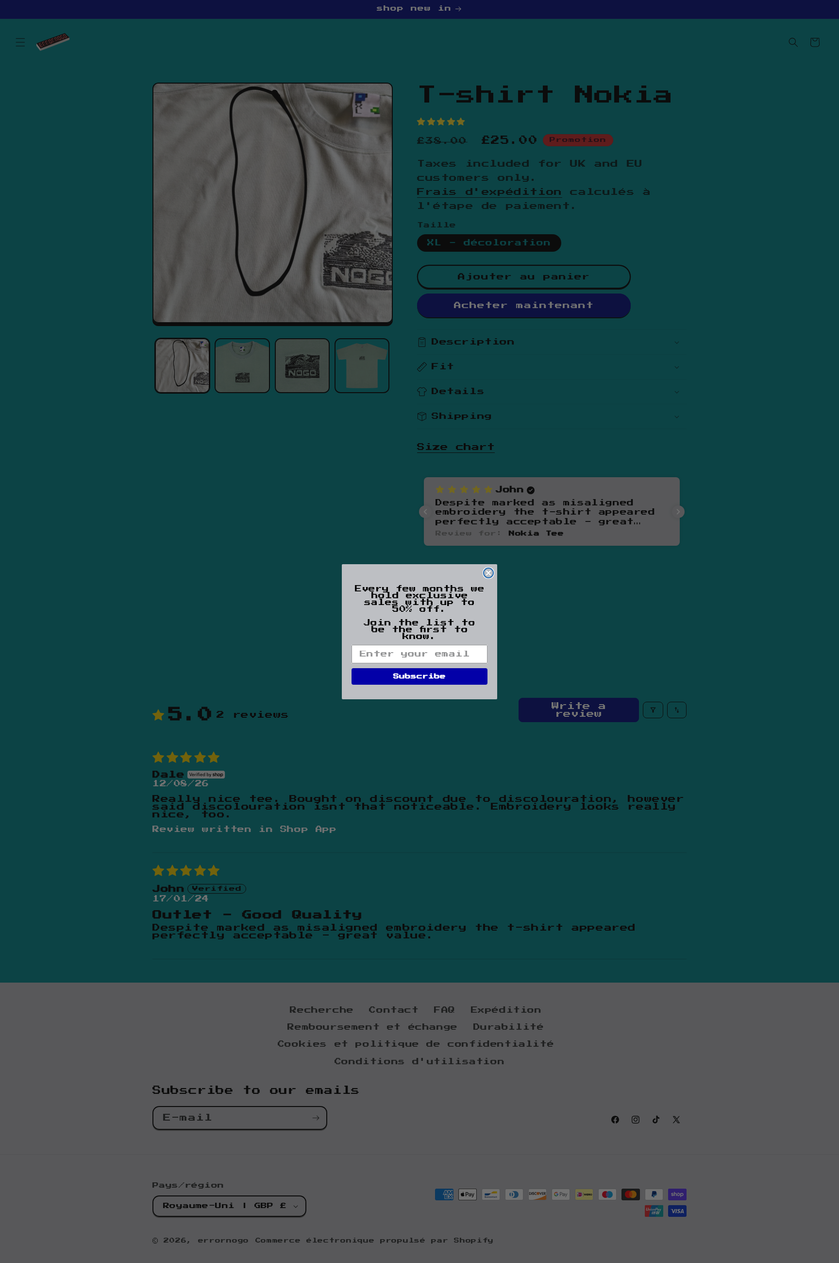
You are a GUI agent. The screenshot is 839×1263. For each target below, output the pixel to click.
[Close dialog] (488, 573)
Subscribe (419, 676)
